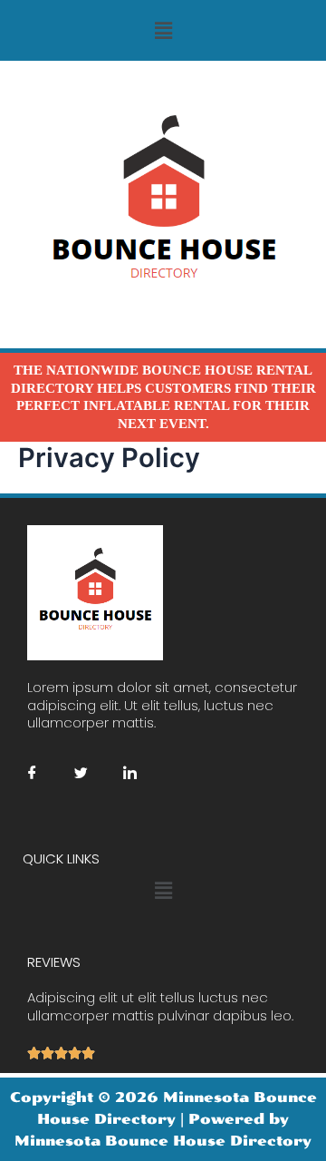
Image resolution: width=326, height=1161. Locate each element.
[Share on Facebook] (32, 773)
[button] (163, 30)
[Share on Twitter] (80, 773)
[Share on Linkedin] (129, 773)
